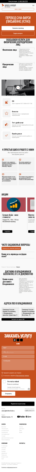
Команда (4, 447)
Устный (3, 436)
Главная (4, 267)
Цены (20, 430)
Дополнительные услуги (7, 438)
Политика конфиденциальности (9, 467)
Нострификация (5, 434)
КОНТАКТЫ (22, 443)
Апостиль (4, 427)
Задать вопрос (18, 33)
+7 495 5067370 (23, 1)
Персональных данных (22, 375)
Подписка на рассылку (18, 404)
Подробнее (7, 231)
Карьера (4, 451)
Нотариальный (5, 430)
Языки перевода (11, 267)
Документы (4, 453)
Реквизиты (4, 455)
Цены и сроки (18, 9)
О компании (4, 446)
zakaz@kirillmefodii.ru (8, 411)
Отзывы (3, 449)
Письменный (5, 432)
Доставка (21, 428)
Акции (20, 432)
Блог (3, 458)
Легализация (5, 428)
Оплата (21, 427)
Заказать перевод (18, 28)
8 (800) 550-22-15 (29, 410)
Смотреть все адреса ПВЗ (18, 319)
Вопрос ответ (5, 457)
